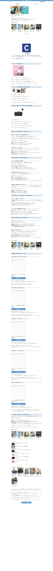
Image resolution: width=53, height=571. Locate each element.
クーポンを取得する (26, 289)
